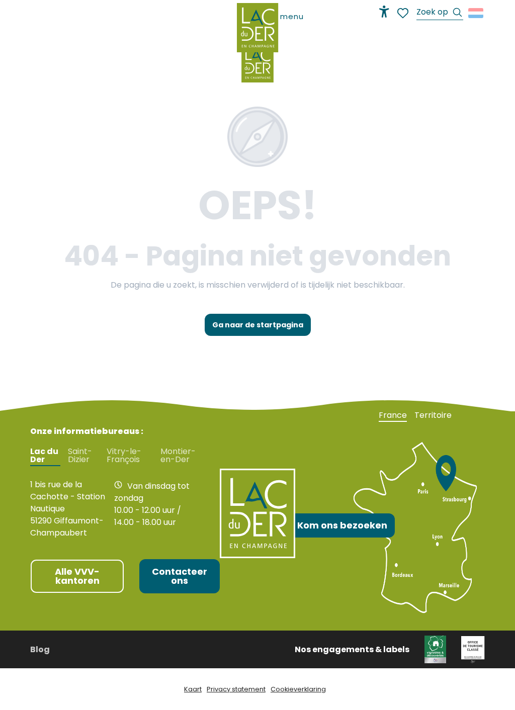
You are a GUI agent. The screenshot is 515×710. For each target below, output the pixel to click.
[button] (439, 13)
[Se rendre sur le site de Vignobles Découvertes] (435, 649)
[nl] (476, 13)
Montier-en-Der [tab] (178, 456)
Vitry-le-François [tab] (124, 456)
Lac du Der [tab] (44, 456)
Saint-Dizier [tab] (80, 456)
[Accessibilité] (384, 11)
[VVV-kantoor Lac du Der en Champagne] (257, 63)
